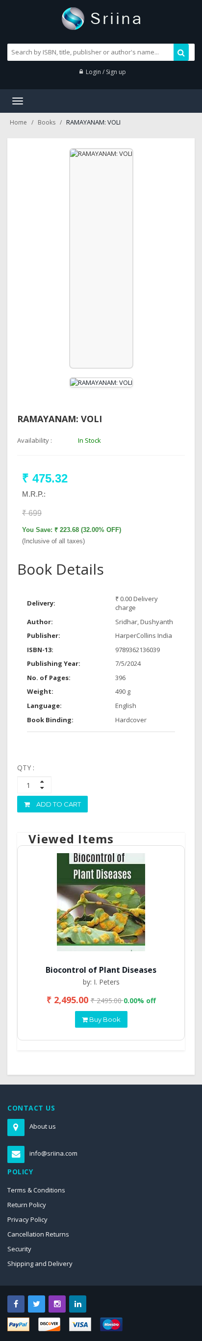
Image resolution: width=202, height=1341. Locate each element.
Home (18, 122)
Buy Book (104, 1019)
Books (46, 122)
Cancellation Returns (38, 1234)
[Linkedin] (77, 1304)
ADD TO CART (58, 804)
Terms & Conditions (36, 1190)
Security (19, 1248)
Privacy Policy (27, 1219)
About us (42, 1126)
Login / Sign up (106, 72)
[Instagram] (57, 1304)
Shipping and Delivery (40, 1263)
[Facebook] (16, 1304)
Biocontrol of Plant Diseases (101, 969)
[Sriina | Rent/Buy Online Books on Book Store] (101, 17)
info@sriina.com (53, 1153)
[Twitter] (36, 1304)
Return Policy (26, 1204)
